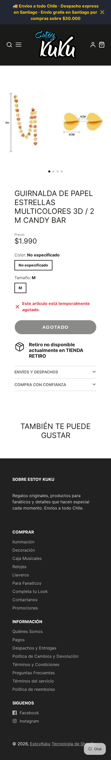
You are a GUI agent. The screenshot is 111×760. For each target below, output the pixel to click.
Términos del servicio (33, 681)
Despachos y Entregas (34, 648)
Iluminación (23, 541)
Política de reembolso (33, 689)
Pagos (18, 639)
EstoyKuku (40, 743)
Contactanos (24, 599)
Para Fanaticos (26, 583)
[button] (49, 171)
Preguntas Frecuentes (33, 672)
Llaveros (20, 574)
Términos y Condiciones (35, 664)
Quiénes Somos (27, 631)
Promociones (25, 607)
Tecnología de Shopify (74, 743)
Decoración (23, 550)
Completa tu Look (30, 591)
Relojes (19, 566)
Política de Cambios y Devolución (45, 656)
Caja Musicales (27, 558)
